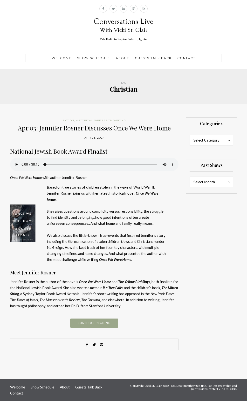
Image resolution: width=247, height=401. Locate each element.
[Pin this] (101, 345)
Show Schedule (93, 58)
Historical (84, 120)
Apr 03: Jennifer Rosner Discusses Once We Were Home (94, 128)
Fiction (68, 120)
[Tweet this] (94, 345)
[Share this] (87, 345)
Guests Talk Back (153, 58)
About (122, 58)
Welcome (61, 58)
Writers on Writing (110, 120)
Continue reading (94, 323)
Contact (186, 58)
